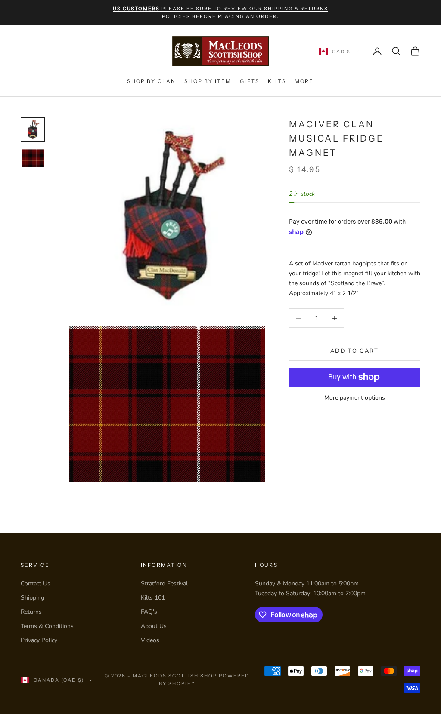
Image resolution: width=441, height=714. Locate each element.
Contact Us (35, 583)
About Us (154, 626)
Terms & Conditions (47, 626)
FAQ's (149, 612)
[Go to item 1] (33, 129)
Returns (31, 612)
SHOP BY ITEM (207, 81)
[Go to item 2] (33, 158)
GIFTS (249, 81)
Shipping (32, 598)
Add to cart (354, 351)
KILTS (277, 81)
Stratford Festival (164, 583)
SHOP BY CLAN (151, 81)
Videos (150, 640)
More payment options (354, 398)
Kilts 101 (153, 598)
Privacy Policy (39, 640)
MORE (304, 81)
